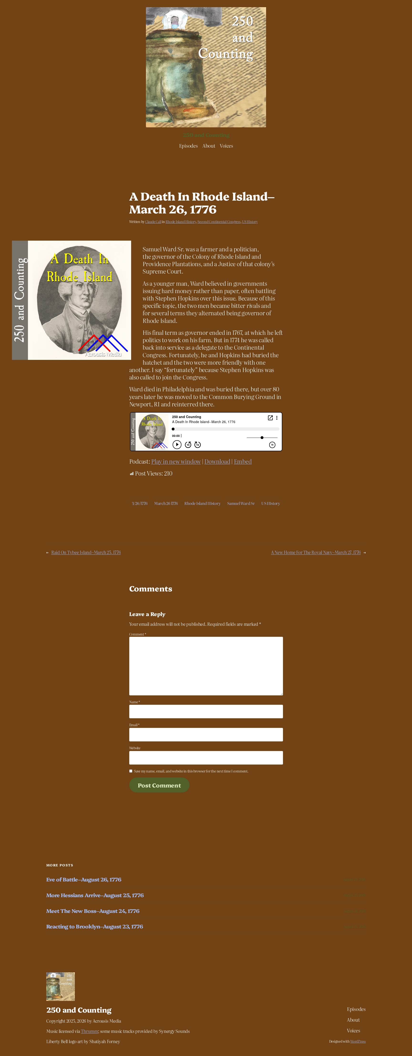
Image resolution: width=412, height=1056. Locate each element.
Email (134, 725)
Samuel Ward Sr (241, 503)
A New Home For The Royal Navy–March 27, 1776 (316, 552)
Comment (137, 634)
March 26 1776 (166, 503)
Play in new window (176, 461)
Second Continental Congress (219, 221)
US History (250, 221)
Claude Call (153, 221)
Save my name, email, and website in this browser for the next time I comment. (191, 771)
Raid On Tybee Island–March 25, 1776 (86, 552)
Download (217, 461)
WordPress (358, 1041)
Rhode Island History (180, 221)
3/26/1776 (140, 503)
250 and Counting (206, 134)
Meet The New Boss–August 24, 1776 (92, 911)
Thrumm (89, 1031)
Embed (243, 461)
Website (134, 748)
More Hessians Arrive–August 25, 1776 (95, 895)
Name (134, 702)
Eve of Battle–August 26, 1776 (83, 879)
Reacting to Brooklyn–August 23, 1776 (94, 926)
